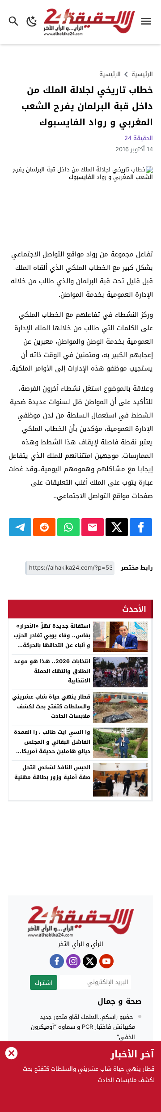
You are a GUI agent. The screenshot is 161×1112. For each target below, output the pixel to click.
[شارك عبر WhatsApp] (68, 527)
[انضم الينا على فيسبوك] (57, 961)
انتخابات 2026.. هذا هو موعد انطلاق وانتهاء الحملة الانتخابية (52, 671)
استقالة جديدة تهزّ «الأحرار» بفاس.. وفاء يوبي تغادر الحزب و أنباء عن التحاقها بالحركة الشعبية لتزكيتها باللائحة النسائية (52, 645)
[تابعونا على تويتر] (90, 961)
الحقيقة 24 (138, 138)
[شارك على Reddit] (44, 527)
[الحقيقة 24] (80, 921)
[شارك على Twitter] (117, 527)
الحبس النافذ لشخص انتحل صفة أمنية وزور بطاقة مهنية (52, 772)
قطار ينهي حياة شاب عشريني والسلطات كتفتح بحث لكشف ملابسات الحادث (51, 706)
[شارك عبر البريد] (93, 527)
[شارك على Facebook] (141, 527)
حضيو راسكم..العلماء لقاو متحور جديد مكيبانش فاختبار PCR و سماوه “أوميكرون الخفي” (83, 1026)
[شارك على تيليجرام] (20, 527)
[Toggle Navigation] (148, 22)
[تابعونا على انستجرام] (73, 961)
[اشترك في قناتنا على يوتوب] (106, 961)
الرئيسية (110, 74)
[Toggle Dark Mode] (31, 22)
